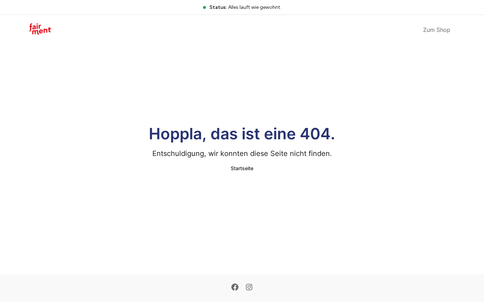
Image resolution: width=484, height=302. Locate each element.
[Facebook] (235, 288)
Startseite (242, 168)
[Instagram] (249, 288)
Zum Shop (436, 29)
